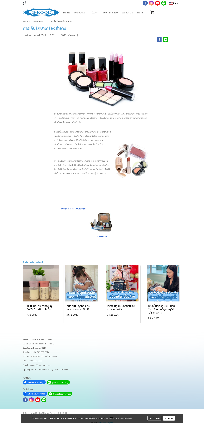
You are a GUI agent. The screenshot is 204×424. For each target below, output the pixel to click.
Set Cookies (154, 418)
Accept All (168, 418)
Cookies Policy (126, 418)
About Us (127, 12)
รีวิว (94, 12)
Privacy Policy (109, 418)
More (140, 12)
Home (66, 12)
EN (175, 3)
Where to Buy (110, 12)
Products (79, 12)
